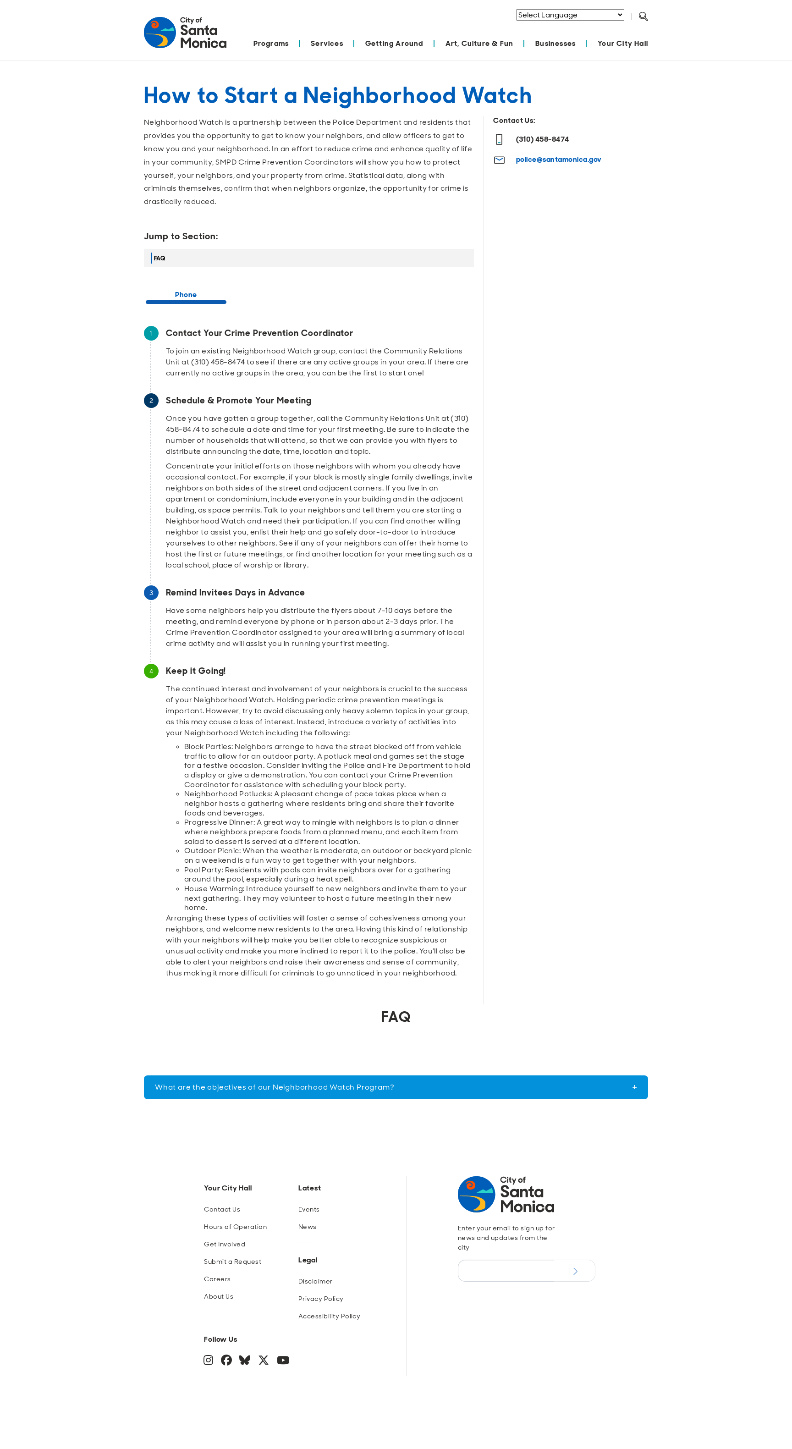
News (307, 1227)
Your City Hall (623, 43)
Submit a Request (232, 1261)
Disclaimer (315, 1281)
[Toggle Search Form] (643, 17)
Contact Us (222, 1209)
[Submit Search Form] (650, 28)
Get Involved (224, 1244)
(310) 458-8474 (542, 139)
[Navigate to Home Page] (185, 37)
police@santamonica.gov (559, 159)
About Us (218, 1296)
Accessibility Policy (329, 1316)
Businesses (555, 43)
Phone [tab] (186, 294)
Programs (271, 43)
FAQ (159, 258)
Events (309, 1209)
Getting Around (394, 43)
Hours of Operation (235, 1227)
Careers (217, 1279)
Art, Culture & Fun (480, 43)
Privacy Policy (321, 1299)
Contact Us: (514, 120)
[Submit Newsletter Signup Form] (574, 1271)
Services (327, 43)
